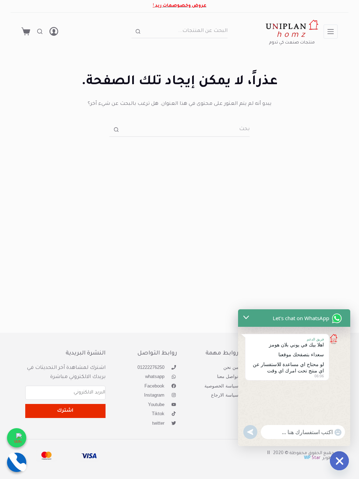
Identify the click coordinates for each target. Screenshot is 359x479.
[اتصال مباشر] (16, 462)
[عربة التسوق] (25, 31)
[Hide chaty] (339, 460)
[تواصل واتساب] (16, 437)
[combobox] (186, 31)
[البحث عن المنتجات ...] (39, 31)
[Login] (53, 31)
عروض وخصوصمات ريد (180, 6)
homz (292, 35)
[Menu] (331, 32)
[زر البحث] (137, 31)
